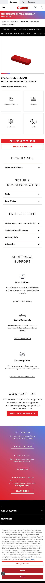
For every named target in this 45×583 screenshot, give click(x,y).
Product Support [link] (22, 446)
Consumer (14, 2)
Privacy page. (30, 559)
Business (31, 2)
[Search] (42, 7)
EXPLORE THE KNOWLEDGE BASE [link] (22, 377)
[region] (22, 553)
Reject (22, 570)
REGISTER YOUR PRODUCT (22, 141)
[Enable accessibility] (3, 573)
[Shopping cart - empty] (35, 7)
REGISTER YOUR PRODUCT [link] (22, 413)
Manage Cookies (22, 564)
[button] (5, 73)
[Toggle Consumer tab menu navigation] (3, 7)
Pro (23, 2)
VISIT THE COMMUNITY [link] (22, 339)
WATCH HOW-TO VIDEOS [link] (22, 301)
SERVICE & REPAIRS (22, 146)
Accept (22, 577)
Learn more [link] (22, 491)
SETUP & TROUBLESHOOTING (15, 33)
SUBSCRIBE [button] (22, 469)
